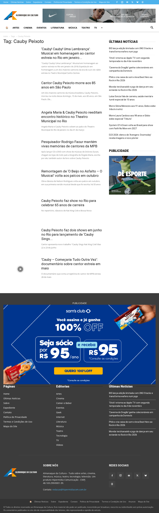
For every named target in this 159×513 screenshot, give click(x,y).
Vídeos (59, 444)
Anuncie (132, 501)
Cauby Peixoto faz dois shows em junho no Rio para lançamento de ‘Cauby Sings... (71, 234)
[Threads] (142, 2)
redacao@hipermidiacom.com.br (69, 489)
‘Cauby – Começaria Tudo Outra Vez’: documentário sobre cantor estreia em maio (70, 264)
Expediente (37, 2)
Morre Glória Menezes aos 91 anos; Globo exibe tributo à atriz (132, 107)
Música (72, 27)
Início (5, 36)
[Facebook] (117, 2)
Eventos (41, 27)
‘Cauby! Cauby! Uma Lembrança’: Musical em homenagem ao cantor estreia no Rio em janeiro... (68, 53)
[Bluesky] (137, 2)
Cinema (28, 27)
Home (5, 2)
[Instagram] (122, 2)
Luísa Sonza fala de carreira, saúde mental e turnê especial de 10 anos (131, 98)
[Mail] (127, 2)
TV (95, 27)
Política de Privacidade (63, 2)
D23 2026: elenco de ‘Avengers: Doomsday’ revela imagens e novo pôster (130, 136)
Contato (48, 2)
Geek (58, 412)
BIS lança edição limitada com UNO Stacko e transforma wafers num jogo (131, 50)
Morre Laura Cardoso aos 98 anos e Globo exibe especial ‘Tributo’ (129, 117)
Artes (16, 27)
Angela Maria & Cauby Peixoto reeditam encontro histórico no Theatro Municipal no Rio (71, 116)
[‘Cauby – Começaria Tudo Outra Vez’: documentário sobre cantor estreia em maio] (20, 269)
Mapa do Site (104, 2)
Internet (60, 417)
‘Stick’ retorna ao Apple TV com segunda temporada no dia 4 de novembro (129, 59)
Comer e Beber (64, 403)
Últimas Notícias (17, 2)
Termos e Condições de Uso (85, 2)
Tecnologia (61, 435)
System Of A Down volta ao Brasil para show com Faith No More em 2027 (131, 127)
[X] (132, 2)
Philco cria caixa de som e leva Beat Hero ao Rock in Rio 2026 (130, 79)
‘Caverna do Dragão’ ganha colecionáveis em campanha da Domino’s (131, 69)
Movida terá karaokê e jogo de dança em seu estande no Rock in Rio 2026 (131, 88)
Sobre (28, 2)
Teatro (86, 27)
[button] (152, 27)
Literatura (57, 27)
